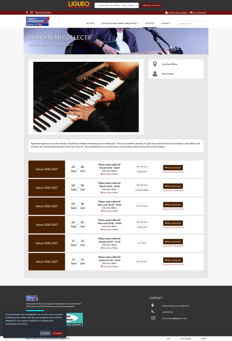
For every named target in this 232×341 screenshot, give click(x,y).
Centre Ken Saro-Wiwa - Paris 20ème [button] (119, 23)
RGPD (203, 338)
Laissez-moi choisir (14, 333)
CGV (168, 338)
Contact (165, 23)
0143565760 (44, 12)
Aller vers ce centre (151, 5)
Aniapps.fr (62, 338)
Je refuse (45, 333)
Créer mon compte (178, 12)
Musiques (45, 45)
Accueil (90, 23)
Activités (151, 23)
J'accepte (57, 333)
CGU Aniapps (185, 338)
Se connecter (199, 12)
